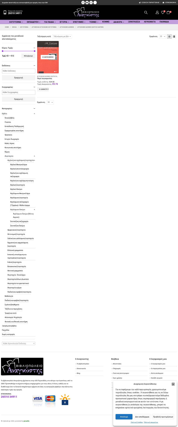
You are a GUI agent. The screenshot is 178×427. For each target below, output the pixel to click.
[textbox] (19, 71)
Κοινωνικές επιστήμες (13, 148)
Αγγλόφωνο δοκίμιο (17, 210)
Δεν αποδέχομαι (142, 417)
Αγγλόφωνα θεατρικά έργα (20, 193)
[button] (173, 384)
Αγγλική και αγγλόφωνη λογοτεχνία (21, 160)
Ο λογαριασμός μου (158, 364)
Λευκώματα (150, 22)
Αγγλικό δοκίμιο (16, 189)
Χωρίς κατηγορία (8, 334)
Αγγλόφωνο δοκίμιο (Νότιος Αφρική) (49, 76)
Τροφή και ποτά (10, 313)
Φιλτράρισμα (28, 56)
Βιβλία (4, 114)
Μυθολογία (9, 296)
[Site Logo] (86, 12)
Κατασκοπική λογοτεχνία (17, 266)
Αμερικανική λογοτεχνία (16, 230)
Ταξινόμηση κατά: (44, 36)
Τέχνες (93, 22)
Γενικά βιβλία (9, 118)
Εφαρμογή (18, 78)
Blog (78, 373)
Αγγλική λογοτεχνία (17, 185)
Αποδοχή (124, 417)
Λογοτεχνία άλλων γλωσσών (18, 279)
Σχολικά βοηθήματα (12, 305)
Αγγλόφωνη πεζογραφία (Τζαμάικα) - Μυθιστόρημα (20, 203)
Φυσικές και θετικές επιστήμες (16, 322)
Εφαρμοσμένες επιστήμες (14, 131)
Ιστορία (63, 22)
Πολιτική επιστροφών (121, 373)
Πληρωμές (117, 368)
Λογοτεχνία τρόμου (15, 288)
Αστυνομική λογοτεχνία (16, 234)
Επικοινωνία (170, 2)
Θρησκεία (8, 135)
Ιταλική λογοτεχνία (14, 262)
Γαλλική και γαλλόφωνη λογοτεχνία (21, 238)
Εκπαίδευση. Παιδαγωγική (14, 126)
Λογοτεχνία (15, 22)
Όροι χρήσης (117, 378)
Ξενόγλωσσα (134, 22)
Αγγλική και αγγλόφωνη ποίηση (22, 181)
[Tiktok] (95, 2)
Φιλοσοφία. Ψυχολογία (13, 317)
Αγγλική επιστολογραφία (19, 169)
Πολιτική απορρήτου (151, 422)
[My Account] (157, 12)
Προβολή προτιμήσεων (163, 417)
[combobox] (18, 343)
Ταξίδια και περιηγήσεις (13, 309)
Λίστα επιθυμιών (157, 373)
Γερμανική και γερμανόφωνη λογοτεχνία (18, 244)
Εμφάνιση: (154, 36)
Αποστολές (117, 364)
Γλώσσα (8, 122)
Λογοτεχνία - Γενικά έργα (16, 275)
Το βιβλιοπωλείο (83, 364)
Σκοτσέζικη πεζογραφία (19, 221)
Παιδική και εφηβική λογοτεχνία (19, 292)
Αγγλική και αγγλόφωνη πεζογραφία (19, 174)
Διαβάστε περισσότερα (45, 89)
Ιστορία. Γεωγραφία (12, 139)
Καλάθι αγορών (156, 378)
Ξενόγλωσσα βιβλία (9, 326)
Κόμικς (105, 22)
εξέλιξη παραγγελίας (150, 2)
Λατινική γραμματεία (15, 271)
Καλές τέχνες (9, 143)
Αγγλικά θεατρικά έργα (18, 165)
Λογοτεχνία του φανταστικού (18, 283)
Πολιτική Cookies (137, 422)
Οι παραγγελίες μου (158, 368)
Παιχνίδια (164, 22)
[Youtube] (87, 2)
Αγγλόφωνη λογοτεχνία (19, 198)
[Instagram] (91, 2)
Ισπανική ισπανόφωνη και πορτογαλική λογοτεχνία (17, 256)
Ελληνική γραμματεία (15, 250)
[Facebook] (83, 2)
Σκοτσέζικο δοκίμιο (17, 226)
